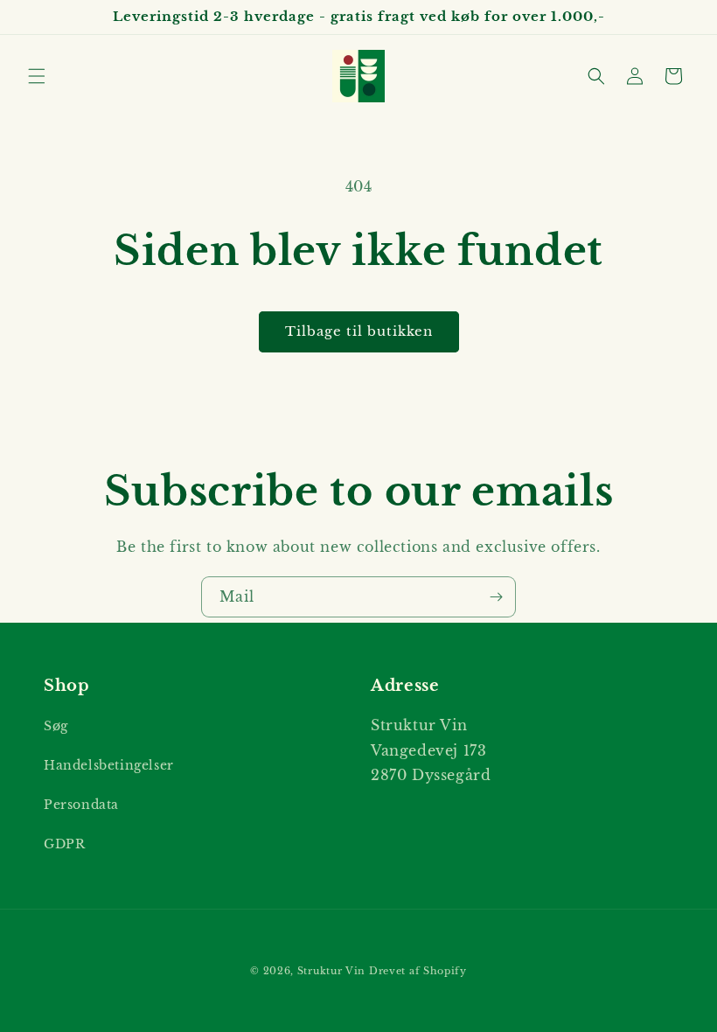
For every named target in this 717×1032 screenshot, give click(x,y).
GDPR (64, 844)
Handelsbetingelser (109, 765)
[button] (36, 76)
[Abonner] (496, 596)
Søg (56, 726)
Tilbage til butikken (359, 331)
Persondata (81, 804)
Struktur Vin (331, 971)
